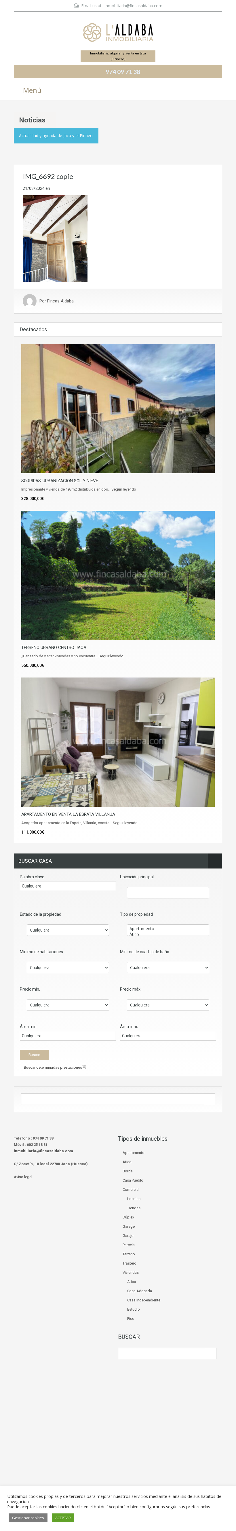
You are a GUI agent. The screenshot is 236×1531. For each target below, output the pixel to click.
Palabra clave (32, 877)
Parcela (129, 1245)
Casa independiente (143, 1300)
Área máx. (129, 1026)
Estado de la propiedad (40, 914)
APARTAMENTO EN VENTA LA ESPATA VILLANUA (68, 814)
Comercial (131, 1189)
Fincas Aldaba (60, 301)
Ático (127, 1162)
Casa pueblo (133, 1180)
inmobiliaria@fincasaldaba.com (133, 5)
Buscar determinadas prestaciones (54, 1067)
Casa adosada (139, 1291)
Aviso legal (23, 1177)
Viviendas (131, 1272)
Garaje (128, 1235)
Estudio (133, 1309)
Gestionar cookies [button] (28, 1517)
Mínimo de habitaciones (41, 951)
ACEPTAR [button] (63, 1517)
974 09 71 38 (123, 71)
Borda (128, 1171)
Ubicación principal (137, 877)
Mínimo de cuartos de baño (144, 951)
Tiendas (133, 1208)
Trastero (129, 1263)
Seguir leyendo (123, 489)
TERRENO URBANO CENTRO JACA (53, 647)
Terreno (129, 1254)
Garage (129, 1226)
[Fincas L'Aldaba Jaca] (118, 33)
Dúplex (128, 1217)
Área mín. (28, 1026)
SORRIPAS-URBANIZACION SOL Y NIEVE (59, 480)
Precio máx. (130, 989)
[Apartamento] (168, 929)
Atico (131, 1282)
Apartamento (133, 1152)
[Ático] (168, 934)
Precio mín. (30, 989)
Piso (130, 1318)
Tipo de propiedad (136, 914)
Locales (133, 1199)
